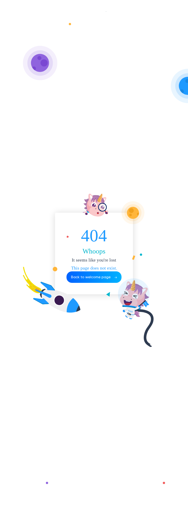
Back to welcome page (91, 277)
